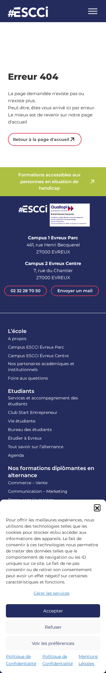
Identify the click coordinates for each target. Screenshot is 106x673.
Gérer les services (51, 593)
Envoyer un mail (74, 290)
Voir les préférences (53, 643)
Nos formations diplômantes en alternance (51, 472)
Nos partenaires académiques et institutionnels (41, 366)
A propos (17, 338)
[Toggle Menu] (92, 11)
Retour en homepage (28, 12)
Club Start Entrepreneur (32, 412)
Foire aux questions (28, 378)
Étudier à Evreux (25, 438)
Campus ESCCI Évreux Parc (36, 347)
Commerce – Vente (27, 482)
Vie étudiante (21, 421)
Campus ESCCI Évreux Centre (38, 355)
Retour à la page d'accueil (41, 139)
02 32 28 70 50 (25, 290)
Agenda (16, 455)
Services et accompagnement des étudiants (43, 401)
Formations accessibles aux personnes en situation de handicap (49, 181)
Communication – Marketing (37, 491)
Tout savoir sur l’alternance (35, 446)
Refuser (53, 627)
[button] (97, 508)
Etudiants (21, 391)
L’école (17, 331)
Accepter (53, 611)
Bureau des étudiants (30, 429)
